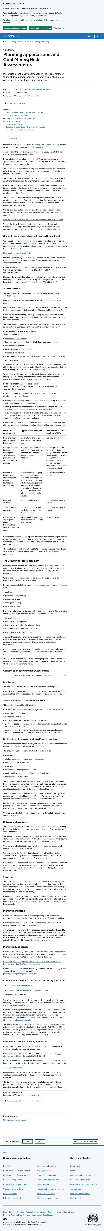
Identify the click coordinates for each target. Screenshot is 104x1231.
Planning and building (41, 42)
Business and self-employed (14, 1175)
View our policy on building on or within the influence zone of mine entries (33, 219)
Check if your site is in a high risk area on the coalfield (24, 113)
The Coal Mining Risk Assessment (17, 115)
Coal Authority (19, 89)
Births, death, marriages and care (17, 1170)
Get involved (75, 1198)
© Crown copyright (93, 1224)
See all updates (34, 96)
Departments (75, 1166)
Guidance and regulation (80, 1175)
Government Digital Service (43, 1215)
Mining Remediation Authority (39, 89)
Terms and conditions (65, 1212)
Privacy (12, 1212)
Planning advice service (14, 124)
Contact (50, 1212)
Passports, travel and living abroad (51, 1189)
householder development (16, 338)
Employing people (44, 1170)
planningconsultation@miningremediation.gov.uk (30, 990)
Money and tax (43, 1184)
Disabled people (10, 1193)
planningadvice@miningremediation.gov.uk (21, 973)
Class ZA (38, 367)
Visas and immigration (46, 1193)
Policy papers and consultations (83, 1184)
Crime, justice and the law (14, 1189)
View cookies (59, 28)
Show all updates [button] (34, 1095)
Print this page (12, 138)
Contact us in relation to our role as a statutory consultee (26, 127)
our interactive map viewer (24, 241)
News (72, 1170)
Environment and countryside (49, 1175)
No (42, 1141)
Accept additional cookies (15, 28)
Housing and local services (48, 1180)
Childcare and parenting (13, 1180)
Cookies (20, 1212)
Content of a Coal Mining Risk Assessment (20, 118)
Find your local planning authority (17, 253)
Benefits (6, 1166)
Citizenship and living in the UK (16, 1184)
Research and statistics (80, 1180)
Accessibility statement (36, 1212)
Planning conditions (13, 121)
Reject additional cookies (40, 28)
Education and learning (46, 1166)
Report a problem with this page (85, 1141)
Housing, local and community (20, 42)
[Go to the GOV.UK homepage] (11, 36)
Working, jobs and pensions (48, 1198)
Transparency (76, 1189)
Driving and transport (12, 1198)
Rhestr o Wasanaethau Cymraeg (16, 1215)
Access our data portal (12, 1068)
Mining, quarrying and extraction (15, 1120)
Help (5, 1212)
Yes (29, 1141)
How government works (80, 1193)
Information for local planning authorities (20, 130)
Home (5, 42)
